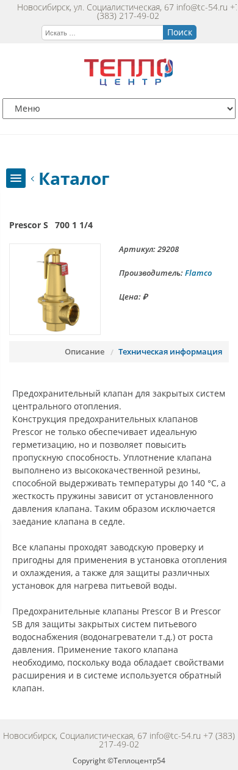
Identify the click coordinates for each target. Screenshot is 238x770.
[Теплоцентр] (128, 82)
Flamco (198, 272)
